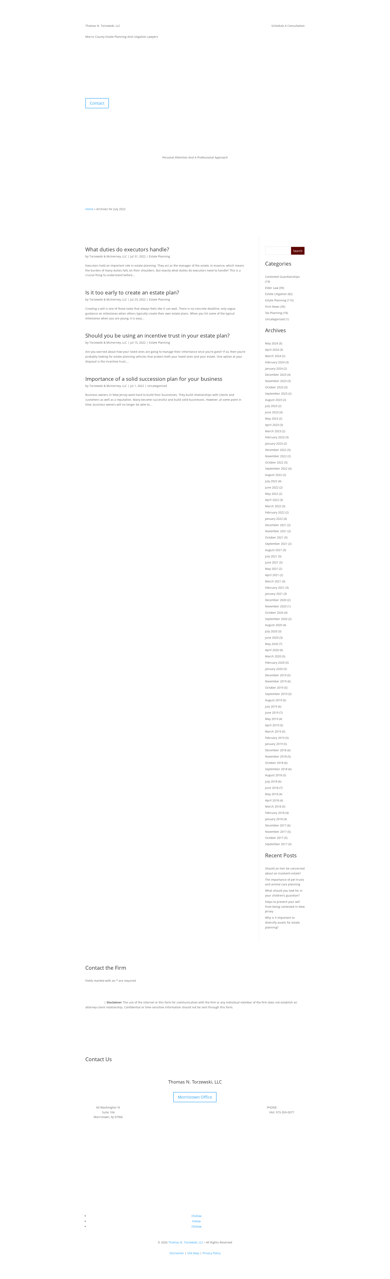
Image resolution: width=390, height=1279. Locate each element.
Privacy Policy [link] (212, 1253)
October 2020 (274, 613)
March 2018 (273, 806)
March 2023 (273, 431)
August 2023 (273, 400)
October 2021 (274, 537)
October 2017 (274, 838)
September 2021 (276, 544)
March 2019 (273, 731)
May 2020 (271, 644)
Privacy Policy (94, 1002)
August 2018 (273, 775)
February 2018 (275, 813)
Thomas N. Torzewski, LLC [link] (185, 1242)
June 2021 (271, 562)
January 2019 (274, 744)
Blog (214, 89)
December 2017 (275, 825)
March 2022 (273, 506)
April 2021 (272, 575)
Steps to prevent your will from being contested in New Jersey (285, 906)
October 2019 (274, 687)
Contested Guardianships (282, 277)
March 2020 (273, 656)
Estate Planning (159, 256)
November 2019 (276, 681)
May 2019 (271, 719)
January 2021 (274, 594)
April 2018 (272, 800)
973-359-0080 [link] (295, 37)
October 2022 (274, 462)
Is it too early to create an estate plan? (132, 292)
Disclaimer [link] (177, 1253)
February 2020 (275, 662)
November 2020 (276, 606)
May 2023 (271, 418)
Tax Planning (273, 313)
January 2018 (274, 819)
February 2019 (275, 738)
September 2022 (276, 468)
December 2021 (275, 525)
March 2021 (273, 581)
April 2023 (272, 425)
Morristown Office (195, 1097)
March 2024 (273, 356)
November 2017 (276, 832)
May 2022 (271, 494)
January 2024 (274, 368)
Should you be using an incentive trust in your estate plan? (157, 335)
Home (162, 89)
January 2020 (274, 669)
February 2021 (275, 588)
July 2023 (271, 406)
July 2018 (271, 781)
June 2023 (271, 412)
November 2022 (276, 456)
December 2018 (275, 750)
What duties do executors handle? (127, 249)
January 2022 (274, 519)
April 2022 (272, 500)
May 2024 (271, 343)
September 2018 (276, 769)
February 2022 (275, 512)
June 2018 (271, 788)
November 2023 (276, 381)
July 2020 (271, 631)
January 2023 (274, 443)
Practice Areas (193, 89)
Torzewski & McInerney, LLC (108, 256)
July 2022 (271, 481)
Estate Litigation (276, 294)
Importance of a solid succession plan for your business (153, 378)
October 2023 (274, 387)
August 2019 (273, 700)
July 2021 (271, 556)
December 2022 (275, 450)
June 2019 (271, 712)
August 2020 (273, 625)
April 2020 (272, 650)
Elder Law (271, 288)
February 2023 (275, 437)
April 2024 (272, 350)
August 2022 (273, 475)
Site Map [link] (193, 1253)
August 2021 (273, 550)
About (175, 89)
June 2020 (271, 638)
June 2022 (271, 487)
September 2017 (276, 844)
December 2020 (275, 600)
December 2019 (275, 675)
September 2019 (276, 694)
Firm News (272, 306)
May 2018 (271, 794)
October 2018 (274, 763)
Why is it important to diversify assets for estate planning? (282, 922)
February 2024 (275, 362)
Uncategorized (157, 386)
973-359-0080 (287, 1107)
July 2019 (271, 706)
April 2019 (272, 725)
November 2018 (276, 756)
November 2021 (276, 531)
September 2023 (276, 393)
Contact (226, 89)
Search (297, 251)
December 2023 (275, 375)
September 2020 (276, 619)
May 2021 (271, 569)
